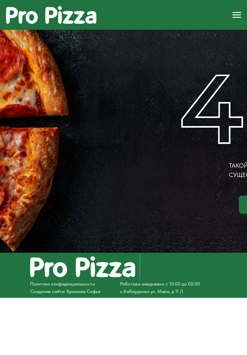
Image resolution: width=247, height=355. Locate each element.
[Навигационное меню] (237, 15)
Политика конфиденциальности (62, 284)
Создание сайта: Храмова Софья (65, 291)
